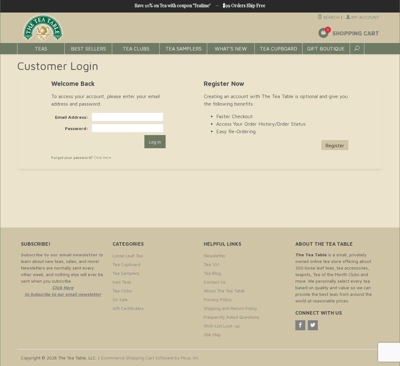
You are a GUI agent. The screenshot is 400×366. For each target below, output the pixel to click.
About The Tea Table (224, 290)
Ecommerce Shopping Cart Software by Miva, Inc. (150, 357)
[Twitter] (313, 325)
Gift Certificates (128, 308)
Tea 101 (211, 264)
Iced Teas (121, 282)
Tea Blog (212, 273)
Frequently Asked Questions (231, 317)
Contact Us (215, 282)
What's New (231, 48)
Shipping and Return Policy (230, 308)
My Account (364, 17)
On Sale (120, 299)
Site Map (212, 334)
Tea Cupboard (278, 48)
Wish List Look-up (222, 325)
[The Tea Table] (78, 27)
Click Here (102, 157)
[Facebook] (300, 325)
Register (334, 145)
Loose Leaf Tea (127, 255)
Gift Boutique (326, 48)
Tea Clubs (135, 48)
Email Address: (71, 117)
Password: (76, 128)
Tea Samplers (183, 48)
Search (330, 17)
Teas (41, 48)
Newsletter (215, 255)
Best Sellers (88, 48)
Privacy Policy (218, 299)
